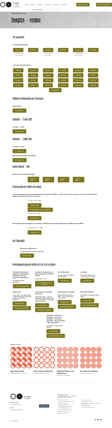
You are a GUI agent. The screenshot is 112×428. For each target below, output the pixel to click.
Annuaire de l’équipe (89, 371)
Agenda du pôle (17, 371)
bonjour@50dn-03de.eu (16, 409)
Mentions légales (14, 420)
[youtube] (98, 419)
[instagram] (95, 419)
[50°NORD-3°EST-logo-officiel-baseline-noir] (10, 2)
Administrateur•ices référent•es (65, 372)
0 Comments (23, 373)
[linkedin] (101, 419)
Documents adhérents (43, 371)
